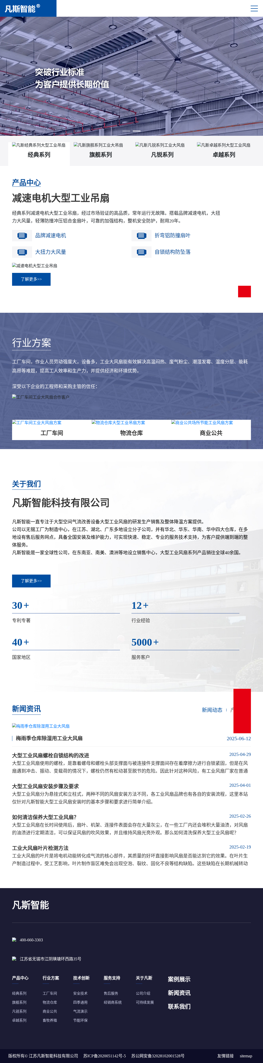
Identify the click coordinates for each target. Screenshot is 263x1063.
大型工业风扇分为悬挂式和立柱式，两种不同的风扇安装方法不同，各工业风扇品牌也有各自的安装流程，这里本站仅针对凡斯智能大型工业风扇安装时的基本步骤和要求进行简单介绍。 (130, 798)
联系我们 (179, 1006)
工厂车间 (50, 993)
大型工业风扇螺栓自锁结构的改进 (50, 755)
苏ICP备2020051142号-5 (104, 1056)
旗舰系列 (19, 1002)
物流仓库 (50, 1002)
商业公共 (50, 1011)
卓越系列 (19, 1020)
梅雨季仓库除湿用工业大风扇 (49, 738)
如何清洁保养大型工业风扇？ (45, 817)
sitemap (246, 1056)
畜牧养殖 (50, 1020)
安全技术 (80, 993)
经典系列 (19, 993)
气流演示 (80, 1011)
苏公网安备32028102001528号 (158, 1056)
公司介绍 (143, 993)
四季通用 (80, 1002)
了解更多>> (31, 279)
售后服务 (111, 993)
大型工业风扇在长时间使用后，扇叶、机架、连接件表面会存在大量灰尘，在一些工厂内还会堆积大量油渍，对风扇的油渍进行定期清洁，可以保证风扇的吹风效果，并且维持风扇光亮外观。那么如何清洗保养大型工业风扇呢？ (130, 829)
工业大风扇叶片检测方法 (40, 848)
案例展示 (179, 979)
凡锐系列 (19, 1011)
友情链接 (225, 1056)
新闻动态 (212, 710)
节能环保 (80, 1020)
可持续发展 (145, 1002)
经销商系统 (113, 1002)
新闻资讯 (179, 993)
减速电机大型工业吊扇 (61, 198)
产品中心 (26, 183)
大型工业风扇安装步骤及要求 (45, 786)
